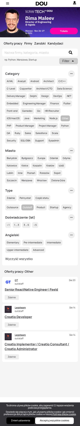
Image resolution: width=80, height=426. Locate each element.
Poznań (31, 173)
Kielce (25, 165)
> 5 (35, 225)
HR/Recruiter (52, 111)
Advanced (38, 250)
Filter (65, 61)
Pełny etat (25, 198)
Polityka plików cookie (64, 414)
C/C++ (62, 81)
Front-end (12, 111)
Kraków (50, 165)
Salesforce (41, 133)
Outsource (12, 207)
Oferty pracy (13, 43)
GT (16, 280)
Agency (67, 207)
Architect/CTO (44, 88)
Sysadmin (54, 140)
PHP (9, 125)
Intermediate (54, 242)
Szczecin (12, 180)
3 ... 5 (26, 225)
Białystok (12, 158)
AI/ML (10, 81)
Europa (41, 158)
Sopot (57, 173)
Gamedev (27, 111)
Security (11, 140)
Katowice (12, 165)
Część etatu (42, 198)
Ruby (17, 133)
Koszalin (37, 165)
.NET (68, 96)
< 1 (8, 225)
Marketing (39, 118)
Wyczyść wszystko (19, 259)
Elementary (13, 242)
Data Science (64, 88)
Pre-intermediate (33, 242)
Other (65, 118)
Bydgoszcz (27, 158)
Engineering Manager (34, 103)
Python (65, 125)
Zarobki (40, 43)
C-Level (11, 88)
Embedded (12, 103)
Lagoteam (20, 307)
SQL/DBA (25, 140)
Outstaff (27, 207)
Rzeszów (44, 173)
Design (45, 96)
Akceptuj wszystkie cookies (54, 420)
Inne (20, 173)
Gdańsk (54, 158)
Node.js (53, 118)
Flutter (66, 103)
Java (26, 118)
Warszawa (26, 180)
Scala (55, 133)
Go (38, 111)
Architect (48, 81)
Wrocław (42, 180)
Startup (54, 207)
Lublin (10, 173)
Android (34, 81)
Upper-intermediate (17, 250)
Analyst (22, 81)
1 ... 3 (16, 225)
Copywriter (26, 88)
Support (39, 140)
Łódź (61, 165)
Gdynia (66, 158)
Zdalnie (12, 297)
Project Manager (48, 125)
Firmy (28, 43)
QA (8, 133)
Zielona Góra (58, 180)
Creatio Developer (18, 317)
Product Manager (25, 125)
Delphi (33, 96)
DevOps (57, 96)
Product (41, 207)
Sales (28, 133)
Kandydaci (55, 43)
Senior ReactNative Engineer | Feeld (31, 289)
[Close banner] (77, 8)
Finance (54, 103)
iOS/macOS (13, 118)
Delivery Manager (16, 96)
